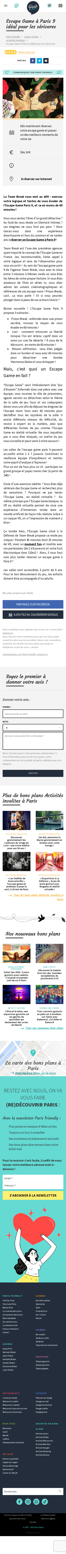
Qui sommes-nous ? (18, 1518)
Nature (38, 1318)
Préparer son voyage (44, 1398)
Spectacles (40, 1304)
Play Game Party (9, 1304)
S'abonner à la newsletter (33, 1195)
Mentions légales (48, 1518)
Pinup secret (33, 1532)
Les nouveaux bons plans (13, 1314)
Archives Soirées (42, 1437)
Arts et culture (16, 1008)
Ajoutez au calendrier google (36, 615)
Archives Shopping (43, 1451)
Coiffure (6, 1439)
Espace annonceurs (10, 1329)
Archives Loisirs (42, 1433)
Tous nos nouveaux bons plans (44, 1028)
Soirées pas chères (49, 1008)
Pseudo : (7, 707)
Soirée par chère (42, 1338)
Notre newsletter (9, 1318)
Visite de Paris (41, 1311)
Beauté (5, 1435)
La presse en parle (10, 1325)
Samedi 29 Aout (9, 1363)
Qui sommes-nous (10, 1322)
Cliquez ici (8, 633)
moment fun (33, 544)
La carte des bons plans (12, 1311)
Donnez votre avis (26, 52)
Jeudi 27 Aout (8, 1356)
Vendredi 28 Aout (9, 1359)
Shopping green (42, 1368)
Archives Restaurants (44, 1440)
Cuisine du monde (10, 1398)
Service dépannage (10, 1466)
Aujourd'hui (7, 1348)
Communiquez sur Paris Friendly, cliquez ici (25, 654)
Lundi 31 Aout (8, 1370)
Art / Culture (41, 1314)
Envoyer (33, 773)
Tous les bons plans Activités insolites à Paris (38, 897)
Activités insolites (15, 40)
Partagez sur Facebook (33, 604)
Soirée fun (40, 1341)
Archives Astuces (42, 1455)
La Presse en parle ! (48, 1515)
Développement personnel (16, 968)
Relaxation (7, 1428)
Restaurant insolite (10, 1401)
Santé (5, 1432)
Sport (38, 1307)
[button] (17, 6)
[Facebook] (32, 60)
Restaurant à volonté (11, 1405)
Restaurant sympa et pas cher (15, 1408)
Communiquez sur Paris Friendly (18, 1515)
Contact (6, 1332)
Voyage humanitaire (44, 1405)
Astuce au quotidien (11, 1459)
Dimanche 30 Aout (10, 1366)
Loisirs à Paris (31, 36)
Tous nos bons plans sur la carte (35, 1073)
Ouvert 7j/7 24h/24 (10, 1473)
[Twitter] (39, 60)
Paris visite (49, 967)
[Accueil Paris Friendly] (33, 6)
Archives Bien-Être (43, 1444)
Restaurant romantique (12, 1412)
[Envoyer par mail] (46, 60)
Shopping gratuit (43, 1361)
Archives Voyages (42, 1448)
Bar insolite (40, 1334)
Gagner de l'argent (10, 1462)
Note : (6, 721)
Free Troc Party (8, 1300)
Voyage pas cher (42, 1401)
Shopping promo (42, 1365)
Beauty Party (8, 1307)
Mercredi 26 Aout (9, 1352)
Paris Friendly (13, 36)
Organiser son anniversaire (47, 1345)
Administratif (8, 1469)
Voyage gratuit (41, 1412)
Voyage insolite (42, 1408)
